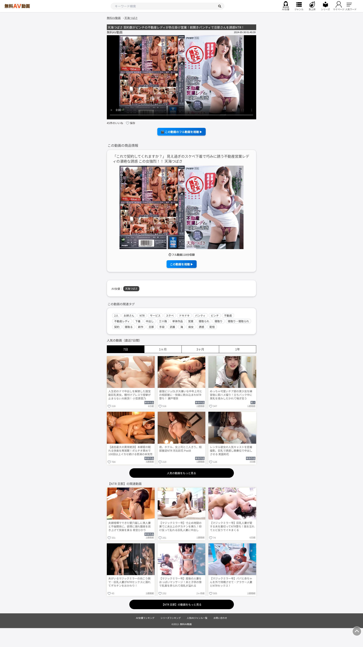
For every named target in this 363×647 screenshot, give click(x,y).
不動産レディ (122, 321)
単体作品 (177, 321)
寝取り (219, 321)
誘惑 (201, 327)
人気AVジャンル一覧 (197, 617)
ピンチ (215, 315)
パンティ (200, 315)
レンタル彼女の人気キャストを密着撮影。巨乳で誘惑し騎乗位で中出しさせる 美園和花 (231, 450)
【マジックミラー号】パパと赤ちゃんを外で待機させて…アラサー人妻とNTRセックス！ (231, 582)
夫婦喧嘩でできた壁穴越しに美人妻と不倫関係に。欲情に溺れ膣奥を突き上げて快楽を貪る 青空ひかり (129, 526)
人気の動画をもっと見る (181, 473)
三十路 (163, 321)
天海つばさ (131, 288)
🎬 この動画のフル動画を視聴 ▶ (181, 132)
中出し (150, 321)
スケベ (170, 315)
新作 (140, 327)
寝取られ (204, 321)
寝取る (129, 327)
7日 (125, 349)
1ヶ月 (163, 349)
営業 (190, 321)
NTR (142, 315)
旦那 (151, 327)
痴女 (191, 327)
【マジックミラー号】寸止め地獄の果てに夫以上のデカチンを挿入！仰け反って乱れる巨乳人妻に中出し (180, 526)
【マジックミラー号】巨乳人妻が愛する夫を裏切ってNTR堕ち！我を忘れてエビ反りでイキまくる (232, 526)
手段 (161, 327)
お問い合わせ (220, 617)
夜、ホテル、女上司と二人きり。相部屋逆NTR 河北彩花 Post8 (180, 448)
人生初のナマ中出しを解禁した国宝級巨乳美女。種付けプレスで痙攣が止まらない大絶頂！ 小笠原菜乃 (129, 394)
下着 (137, 321)
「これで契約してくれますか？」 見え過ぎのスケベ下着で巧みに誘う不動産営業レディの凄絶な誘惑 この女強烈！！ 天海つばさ (181, 159)
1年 (237, 349)
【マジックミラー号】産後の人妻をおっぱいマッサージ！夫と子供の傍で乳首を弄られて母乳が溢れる (180, 582)
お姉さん (129, 315)
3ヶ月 (200, 349)
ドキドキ (184, 315)
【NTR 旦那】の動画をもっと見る (181, 604)
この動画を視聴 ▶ (181, 264)
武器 (172, 327)
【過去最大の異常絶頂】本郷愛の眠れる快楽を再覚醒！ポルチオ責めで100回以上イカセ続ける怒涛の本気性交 (130, 451)
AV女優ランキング (145, 617)
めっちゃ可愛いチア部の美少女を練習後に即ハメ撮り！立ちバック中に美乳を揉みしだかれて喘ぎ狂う (231, 394)
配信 (212, 327)
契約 (116, 327)
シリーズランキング (171, 617)
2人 (116, 315)
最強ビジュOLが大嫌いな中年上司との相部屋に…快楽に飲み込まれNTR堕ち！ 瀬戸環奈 (180, 394)
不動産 (228, 315)
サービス (155, 315)
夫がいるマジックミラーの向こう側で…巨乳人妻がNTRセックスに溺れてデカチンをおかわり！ (129, 582)
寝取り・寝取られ (238, 321)
